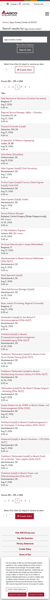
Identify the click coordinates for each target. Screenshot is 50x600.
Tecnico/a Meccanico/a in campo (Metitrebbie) (22, 244)
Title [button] (3, 93)
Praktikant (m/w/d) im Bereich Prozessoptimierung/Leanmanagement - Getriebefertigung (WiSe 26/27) (18, 337)
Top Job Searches (25, 538)
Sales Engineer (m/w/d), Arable (14, 199)
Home (5, 22)
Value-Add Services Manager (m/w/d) (17, 289)
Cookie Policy (25, 549)
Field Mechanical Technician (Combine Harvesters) (23, 98)
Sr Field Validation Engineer (13, 230)
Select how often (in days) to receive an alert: (24, 64)
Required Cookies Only (17, 594)
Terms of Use (25, 554)
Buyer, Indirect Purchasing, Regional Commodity (22, 303)
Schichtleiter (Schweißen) (12, 154)
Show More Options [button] (25, 45)
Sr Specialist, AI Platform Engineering (17, 140)
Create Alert (25, 70)
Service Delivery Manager (12, 213)
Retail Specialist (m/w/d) (11, 275)
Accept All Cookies (36, 594)
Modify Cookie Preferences (16, 589)
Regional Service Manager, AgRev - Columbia (21, 112)
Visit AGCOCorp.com (25, 532)
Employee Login (38, 4)
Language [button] (13, 4)
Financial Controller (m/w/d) (13, 126)
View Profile (26, 4)
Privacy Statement (25, 543)
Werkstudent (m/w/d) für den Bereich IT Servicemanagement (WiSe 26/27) (18, 318)
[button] (42, 14)
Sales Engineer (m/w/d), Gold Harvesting (19, 168)
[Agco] (9, 13)
